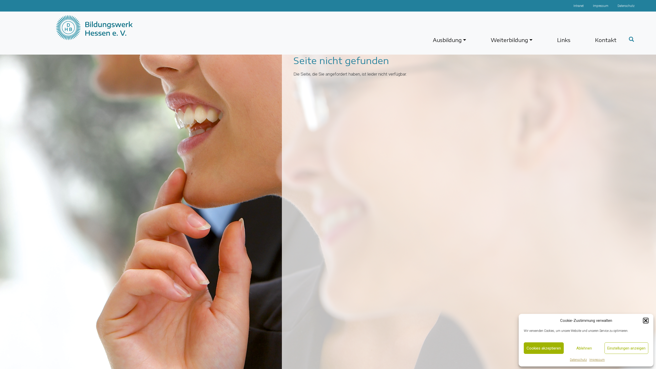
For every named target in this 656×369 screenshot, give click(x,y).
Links (563, 40)
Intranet (578, 6)
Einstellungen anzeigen (626, 348)
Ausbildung (447, 40)
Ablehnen (584, 348)
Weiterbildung (509, 40)
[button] (645, 320)
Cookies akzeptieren (544, 348)
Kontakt (606, 40)
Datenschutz (578, 360)
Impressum (597, 360)
